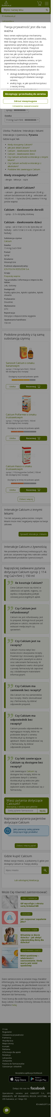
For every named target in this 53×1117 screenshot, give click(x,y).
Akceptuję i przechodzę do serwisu (25, 94)
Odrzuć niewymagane (25, 101)
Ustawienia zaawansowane (25, 106)
